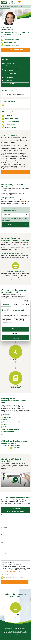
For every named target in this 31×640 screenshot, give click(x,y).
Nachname (4, 527)
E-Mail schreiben (16, 84)
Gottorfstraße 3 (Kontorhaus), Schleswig (12, 6)
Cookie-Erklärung (15, 634)
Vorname (3, 520)
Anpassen (14, 333)
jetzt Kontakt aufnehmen (16, 49)
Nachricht (3, 550)
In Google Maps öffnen (10, 73)
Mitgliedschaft (21, 631)
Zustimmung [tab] (5, 304)
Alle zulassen (15, 328)
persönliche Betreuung (10, 42)
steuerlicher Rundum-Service (11, 45)
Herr (9, 517)
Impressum (7, 631)
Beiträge (22, 201)
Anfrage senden (15, 582)
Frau (4, 517)
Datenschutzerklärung (13, 571)
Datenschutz (14, 631)
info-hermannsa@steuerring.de (16, 511)
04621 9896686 (9, 77)
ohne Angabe (17, 517)
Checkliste (23, 632)
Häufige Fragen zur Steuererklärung (12, 632)
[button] (3, 272)
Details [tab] (15, 304)
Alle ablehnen (15, 338)
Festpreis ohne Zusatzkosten (11, 39)
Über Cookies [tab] (25, 304)
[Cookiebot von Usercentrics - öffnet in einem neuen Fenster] (23, 301)
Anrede (3, 514)
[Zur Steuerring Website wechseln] (4, 2)
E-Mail (3, 535)
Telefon (3, 542)
